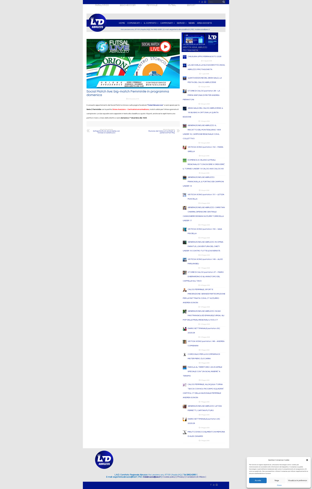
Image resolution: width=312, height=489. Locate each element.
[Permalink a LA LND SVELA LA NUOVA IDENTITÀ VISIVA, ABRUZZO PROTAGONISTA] (184, 67)
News (192, 23)
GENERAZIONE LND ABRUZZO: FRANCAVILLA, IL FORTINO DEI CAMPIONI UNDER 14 (203, 181)
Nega (277, 480)
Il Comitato (150, 23)
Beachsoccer (128, 5)
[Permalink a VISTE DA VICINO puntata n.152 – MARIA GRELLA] (184, 149)
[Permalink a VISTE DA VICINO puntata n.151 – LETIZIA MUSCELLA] (184, 196)
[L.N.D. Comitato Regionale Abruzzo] (97, 30)
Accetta (258, 480)
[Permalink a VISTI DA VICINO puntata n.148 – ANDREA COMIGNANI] (184, 343)
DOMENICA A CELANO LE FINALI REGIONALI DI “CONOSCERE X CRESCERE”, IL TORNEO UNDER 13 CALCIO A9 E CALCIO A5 (204, 164)
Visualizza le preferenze (297, 480)
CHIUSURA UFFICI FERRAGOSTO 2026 (204, 56)
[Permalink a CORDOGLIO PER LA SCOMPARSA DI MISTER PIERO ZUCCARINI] (184, 356)
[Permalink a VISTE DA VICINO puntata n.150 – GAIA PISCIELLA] (184, 231)
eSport (191, 5)
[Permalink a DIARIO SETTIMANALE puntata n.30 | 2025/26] (184, 330)
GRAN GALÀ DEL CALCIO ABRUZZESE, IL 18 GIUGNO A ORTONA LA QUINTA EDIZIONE (203, 112)
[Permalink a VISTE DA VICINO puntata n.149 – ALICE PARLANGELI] (184, 261)
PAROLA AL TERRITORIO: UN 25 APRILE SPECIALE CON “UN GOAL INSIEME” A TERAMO (202, 371)
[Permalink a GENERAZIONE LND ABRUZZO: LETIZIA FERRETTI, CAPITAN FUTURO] (184, 408)
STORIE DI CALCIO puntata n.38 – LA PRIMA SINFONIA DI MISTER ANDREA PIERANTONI (201, 95)
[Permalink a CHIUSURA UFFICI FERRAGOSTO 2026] (184, 58)
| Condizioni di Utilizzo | (195, 477)
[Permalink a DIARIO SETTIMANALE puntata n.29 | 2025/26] (184, 421)
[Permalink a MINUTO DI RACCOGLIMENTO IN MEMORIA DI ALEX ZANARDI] (184, 433)
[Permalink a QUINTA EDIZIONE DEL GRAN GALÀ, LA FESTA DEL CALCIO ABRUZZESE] (184, 80)
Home (122, 23)
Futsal (172, 5)
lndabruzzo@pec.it (152, 477)
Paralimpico (102, 5)
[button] (307, 460)
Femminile (151, 5)
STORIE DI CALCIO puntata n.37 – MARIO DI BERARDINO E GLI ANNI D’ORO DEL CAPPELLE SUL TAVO (203, 276)
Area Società (204, 23)
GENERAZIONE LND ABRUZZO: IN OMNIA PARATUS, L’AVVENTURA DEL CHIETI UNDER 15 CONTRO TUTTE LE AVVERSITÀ (203, 246)
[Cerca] (223, 2)
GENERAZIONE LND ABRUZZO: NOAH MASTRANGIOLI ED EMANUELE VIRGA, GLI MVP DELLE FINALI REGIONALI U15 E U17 (203, 315)
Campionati (166, 23)
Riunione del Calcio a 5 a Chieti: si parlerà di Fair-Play (161, 131)
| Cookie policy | (169, 477)
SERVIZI (181, 23)
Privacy (279, 485)
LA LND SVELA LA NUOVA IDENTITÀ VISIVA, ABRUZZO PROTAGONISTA (195, 47)
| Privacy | (180, 477)
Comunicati (133, 23)
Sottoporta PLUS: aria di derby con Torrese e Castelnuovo (106, 131)
